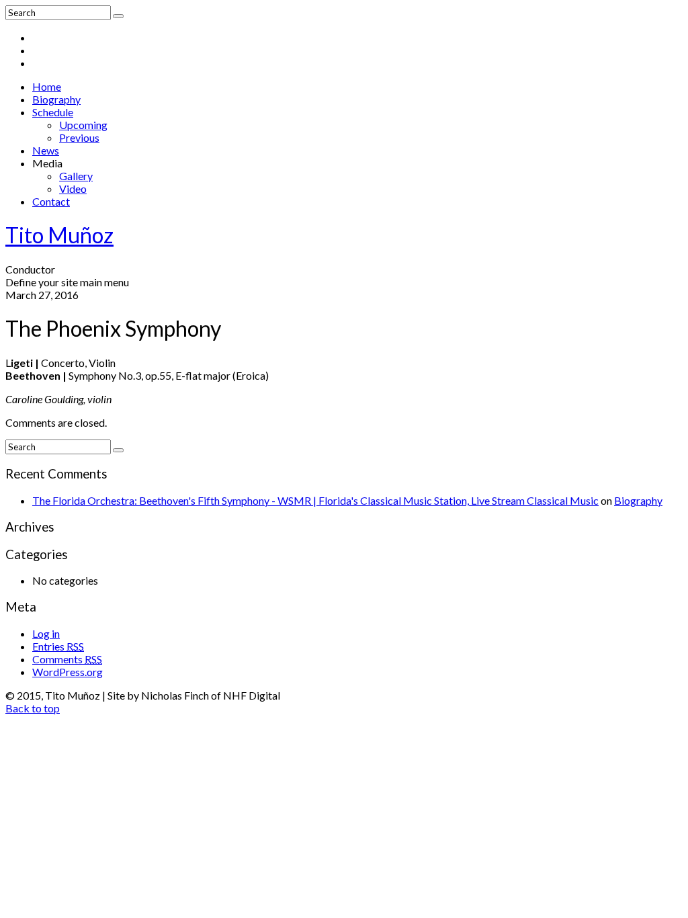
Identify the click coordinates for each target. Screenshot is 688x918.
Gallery (76, 175)
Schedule (52, 112)
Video (73, 188)
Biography (56, 99)
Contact (51, 201)
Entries (58, 646)
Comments (67, 659)
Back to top (32, 708)
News (45, 150)
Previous (79, 137)
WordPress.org (67, 671)
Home (46, 86)
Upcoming (83, 124)
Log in (46, 633)
